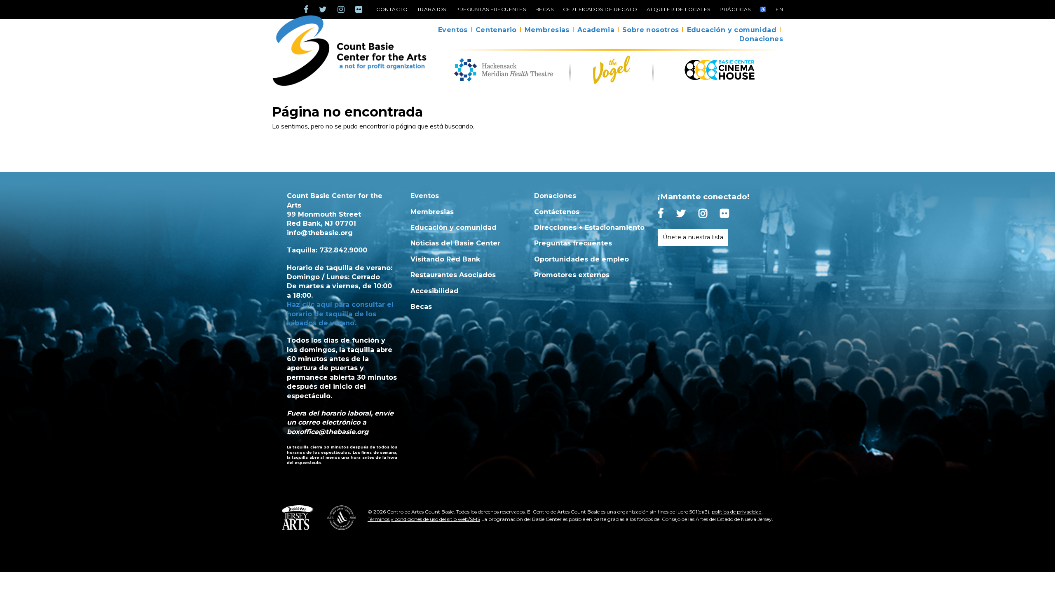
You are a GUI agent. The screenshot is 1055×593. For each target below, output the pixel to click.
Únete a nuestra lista (693, 237)
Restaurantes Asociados (453, 275)
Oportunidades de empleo (581, 259)
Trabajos (431, 9)
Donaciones (761, 39)
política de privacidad (737, 512)
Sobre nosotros (650, 30)
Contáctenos (556, 212)
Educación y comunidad (731, 30)
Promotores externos (572, 275)
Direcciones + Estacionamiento (589, 227)
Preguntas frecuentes (490, 9)
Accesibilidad (434, 291)
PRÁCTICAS (735, 9)
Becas (544, 9)
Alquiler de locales (678, 9)
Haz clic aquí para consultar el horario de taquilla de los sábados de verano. (340, 314)
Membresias (547, 30)
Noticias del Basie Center (455, 243)
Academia (595, 30)
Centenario (496, 30)
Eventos (453, 30)
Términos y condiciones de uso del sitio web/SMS (424, 519)
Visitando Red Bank (445, 259)
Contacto (392, 9)
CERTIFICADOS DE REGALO (600, 9)
